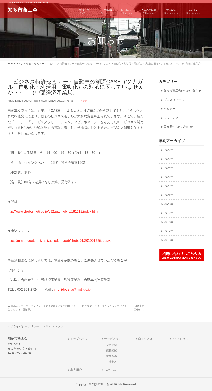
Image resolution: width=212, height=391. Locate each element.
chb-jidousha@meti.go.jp (72, 289)
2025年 (168, 158)
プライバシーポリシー (24, 326)
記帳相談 (111, 350)
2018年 (168, 222)
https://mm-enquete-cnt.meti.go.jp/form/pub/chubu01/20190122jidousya (60, 240)
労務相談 (111, 356)
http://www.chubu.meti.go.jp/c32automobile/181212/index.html (53, 211)
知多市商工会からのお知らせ (182, 90)
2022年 (168, 186)
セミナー (84, 101)
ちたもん (110, 369)
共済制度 (111, 361)
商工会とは (145, 338)
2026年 (168, 150)
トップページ (79, 338)
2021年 (168, 194)
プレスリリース (174, 99)
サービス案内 (113, 338)
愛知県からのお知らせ (178, 126)
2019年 (168, 212)
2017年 (168, 230)
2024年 (168, 168)
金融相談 (111, 345)
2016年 (168, 240)
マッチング (171, 117)
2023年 (168, 176)
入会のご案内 (180, 338)
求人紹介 (76, 369)
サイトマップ (54, 326)
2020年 (168, 204)
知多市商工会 (22, 10)
